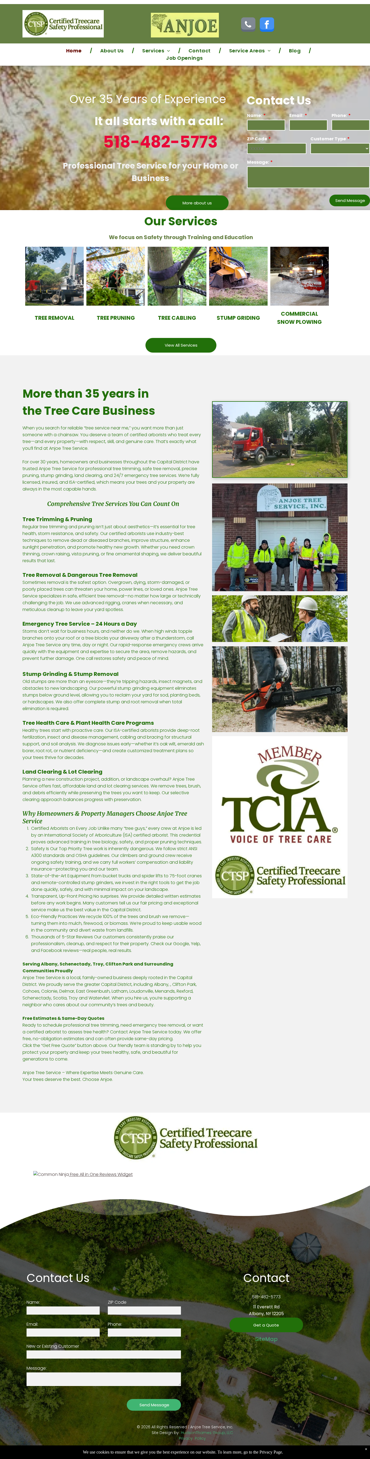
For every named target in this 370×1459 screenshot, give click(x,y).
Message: (258, 162)
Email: (296, 115)
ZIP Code (257, 139)
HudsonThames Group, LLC (207, 1432)
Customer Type (328, 139)
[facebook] (267, 25)
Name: (254, 115)
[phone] (248, 25)
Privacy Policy (192, 1438)
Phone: (339, 115)
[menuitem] (75, 50)
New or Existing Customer (53, 1346)
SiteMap (266, 1339)
